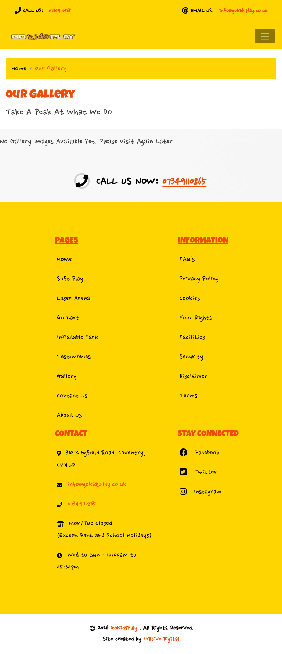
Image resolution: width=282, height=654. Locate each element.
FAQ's (187, 259)
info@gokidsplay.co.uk (243, 10)
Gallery (67, 376)
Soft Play (70, 278)
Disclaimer (193, 376)
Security (191, 356)
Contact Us (72, 395)
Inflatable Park (77, 337)
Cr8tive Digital (161, 639)
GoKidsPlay (125, 628)
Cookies (190, 298)
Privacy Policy (199, 278)
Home (18, 68)
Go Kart (68, 317)
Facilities (192, 337)
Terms (188, 395)
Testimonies (74, 356)
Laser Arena (73, 298)
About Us (69, 415)
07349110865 (60, 10)
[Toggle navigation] (265, 36)
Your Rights (196, 317)
